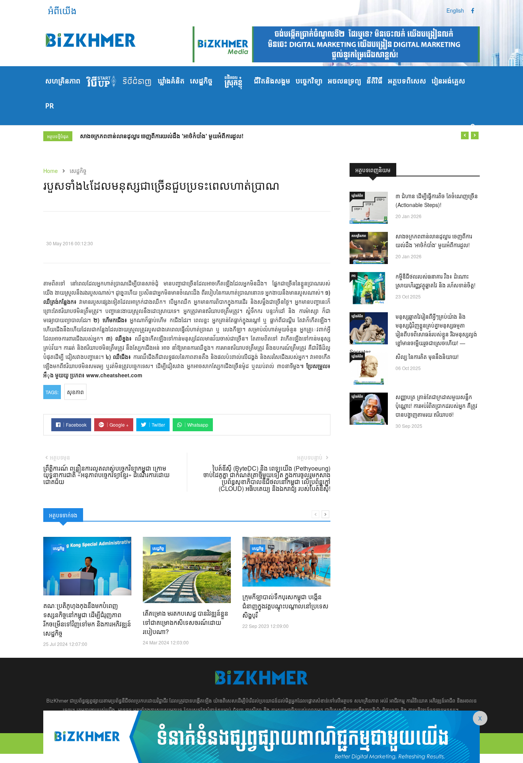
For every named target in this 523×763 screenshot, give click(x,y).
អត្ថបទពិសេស (407, 81)
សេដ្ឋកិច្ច (201, 81)
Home (50, 170)
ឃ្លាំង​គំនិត (171, 81)
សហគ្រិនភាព (62, 81)
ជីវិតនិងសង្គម (272, 81)
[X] (261, 736)
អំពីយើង (62, 10)
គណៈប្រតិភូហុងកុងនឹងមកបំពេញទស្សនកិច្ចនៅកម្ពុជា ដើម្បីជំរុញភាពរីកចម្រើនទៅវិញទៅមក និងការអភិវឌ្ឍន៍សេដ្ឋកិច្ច (87, 619)
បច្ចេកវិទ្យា (309, 81)
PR (49, 106)
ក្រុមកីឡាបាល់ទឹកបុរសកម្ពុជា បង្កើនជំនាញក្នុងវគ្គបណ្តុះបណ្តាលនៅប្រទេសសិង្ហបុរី (285, 606)
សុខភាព (75, 392)
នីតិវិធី (374, 81)
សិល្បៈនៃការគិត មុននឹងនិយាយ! (427, 356)
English (455, 10)
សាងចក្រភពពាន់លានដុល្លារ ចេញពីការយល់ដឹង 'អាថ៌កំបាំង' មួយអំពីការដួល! (162, 136)
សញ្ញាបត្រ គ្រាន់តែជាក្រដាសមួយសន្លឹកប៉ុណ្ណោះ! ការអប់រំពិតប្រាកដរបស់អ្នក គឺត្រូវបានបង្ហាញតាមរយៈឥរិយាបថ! (436, 405)
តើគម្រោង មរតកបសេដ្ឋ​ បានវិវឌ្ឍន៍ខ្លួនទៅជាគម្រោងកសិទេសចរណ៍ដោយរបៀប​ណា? (185, 622)
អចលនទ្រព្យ (344, 81)
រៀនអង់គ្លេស (448, 81)
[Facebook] (472, 10)
